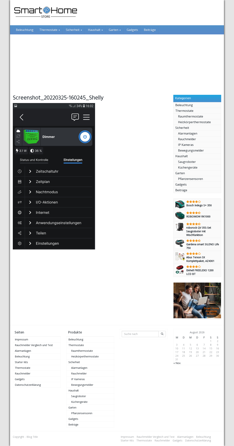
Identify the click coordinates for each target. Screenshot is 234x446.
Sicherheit (73, 30)
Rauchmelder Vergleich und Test (34, 345)
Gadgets (132, 30)
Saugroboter (187, 162)
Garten (114, 30)
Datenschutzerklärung (28, 385)
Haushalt (94, 30)
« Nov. (177, 363)
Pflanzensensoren (190, 179)
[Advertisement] (117, 61)
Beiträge (150, 30)
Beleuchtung (24, 30)
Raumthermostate (190, 116)
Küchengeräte (187, 167)
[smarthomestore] (46, 12)
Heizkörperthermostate (194, 122)
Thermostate (48, 30)
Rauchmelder (187, 139)
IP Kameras (186, 145)
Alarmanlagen (187, 133)
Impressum (21, 339)
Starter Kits (21, 362)
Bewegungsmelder (191, 150)
